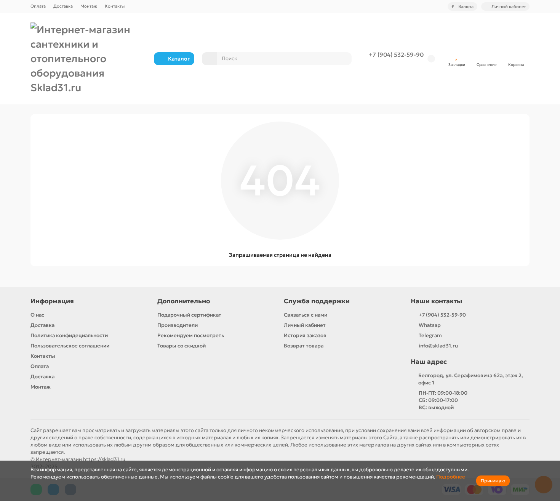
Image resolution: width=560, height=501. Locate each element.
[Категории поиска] (209, 58)
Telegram (430, 335)
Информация (52, 301)
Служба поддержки (317, 301)
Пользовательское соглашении (69, 346)
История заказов (305, 335)
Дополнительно (183, 301)
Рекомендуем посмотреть (190, 335)
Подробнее (450, 477)
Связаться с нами (305, 315)
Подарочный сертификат (189, 315)
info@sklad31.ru (438, 346)
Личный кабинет (305, 325)
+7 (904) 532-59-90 (396, 54)
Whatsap (430, 325)
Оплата (38, 6)
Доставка (63, 6)
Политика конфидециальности (69, 335)
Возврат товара (303, 346)
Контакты (115, 6)
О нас (37, 315)
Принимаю (493, 480)
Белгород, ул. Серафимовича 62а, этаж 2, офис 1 (470, 379)
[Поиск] (343, 59)
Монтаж (88, 6)
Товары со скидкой (181, 346)
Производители (177, 325)
